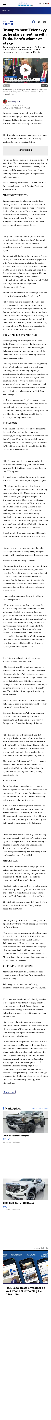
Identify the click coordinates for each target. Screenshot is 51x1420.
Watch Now (43, 4)
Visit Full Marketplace (40, 1108)
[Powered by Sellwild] (44, 1248)
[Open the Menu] (4, 4)
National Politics (9, 22)
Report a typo (9, 1092)
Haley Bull (15, 102)
